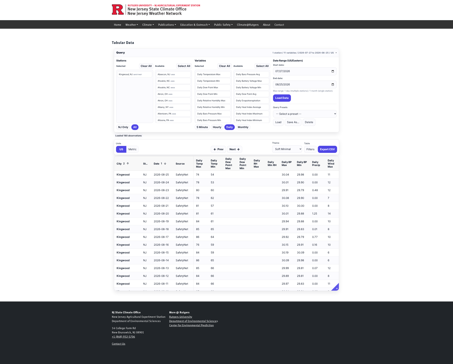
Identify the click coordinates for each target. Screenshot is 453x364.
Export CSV (327, 149)
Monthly (243, 127)
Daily (229, 127)
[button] (226, 53)
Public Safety (222, 24)
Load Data (282, 98)
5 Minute (202, 127)
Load (278, 122)
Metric (132, 149)
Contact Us (118, 343)
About (266, 24)
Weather (130, 24)
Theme (275, 143)
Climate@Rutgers (248, 24)
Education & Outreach (194, 24)
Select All (184, 66)
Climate (147, 24)
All (135, 127)
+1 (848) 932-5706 (123, 336)
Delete (309, 122)
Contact (279, 24)
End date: (278, 78)
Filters (310, 149)
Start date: (278, 65)
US (121, 149)
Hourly (217, 127)
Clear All (146, 66)
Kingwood (123, 283)
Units (118, 143)
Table (307, 143)
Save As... (293, 122)
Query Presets (280, 107)
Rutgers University (180, 316)
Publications (166, 24)
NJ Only (123, 127)
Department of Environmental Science (193, 321)
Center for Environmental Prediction (191, 325)
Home (117, 24)
